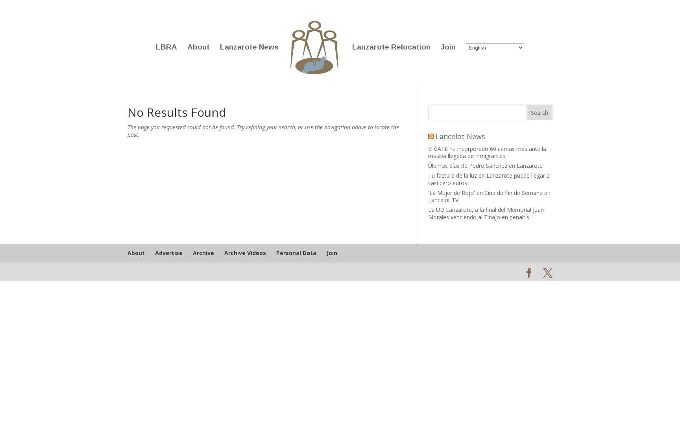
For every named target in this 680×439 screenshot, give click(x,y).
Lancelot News (460, 136)
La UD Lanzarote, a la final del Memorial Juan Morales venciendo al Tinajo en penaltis (486, 213)
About (198, 47)
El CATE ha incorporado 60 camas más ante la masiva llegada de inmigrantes (487, 152)
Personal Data (296, 253)
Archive (203, 253)
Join (448, 47)
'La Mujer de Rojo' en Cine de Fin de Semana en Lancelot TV (489, 196)
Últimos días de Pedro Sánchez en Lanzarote (485, 165)
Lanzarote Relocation (391, 47)
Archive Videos (245, 253)
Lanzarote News (249, 47)
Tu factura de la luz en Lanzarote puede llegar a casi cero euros (489, 179)
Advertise (169, 253)
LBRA (166, 47)
